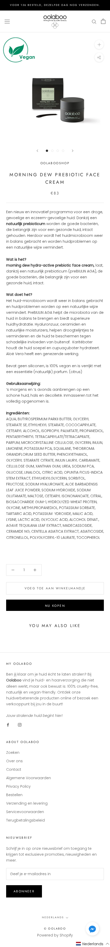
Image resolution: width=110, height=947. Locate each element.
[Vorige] (37, 151)
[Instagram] (19, 724)
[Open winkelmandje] (103, 21)
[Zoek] (94, 21)
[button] (92, 930)
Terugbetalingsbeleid (25, 820)
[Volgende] (72, 151)
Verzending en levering (27, 803)
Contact (13, 769)
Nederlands (53, 917)
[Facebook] (8, 724)
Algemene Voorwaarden (28, 777)
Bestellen (14, 794)
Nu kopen (55, 605)
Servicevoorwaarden (25, 811)
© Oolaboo (55, 928)
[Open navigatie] (7, 21)
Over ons (14, 761)
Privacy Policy (18, 786)
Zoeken (12, 752)
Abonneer (24, 891)
